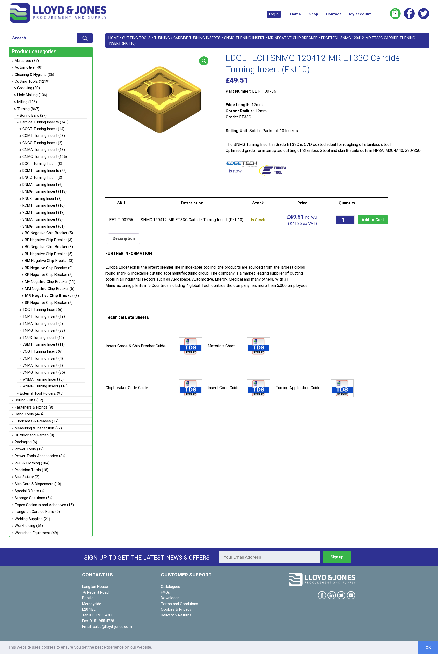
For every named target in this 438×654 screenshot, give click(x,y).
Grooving (24, 88)
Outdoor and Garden (32, 435)
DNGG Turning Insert (39, 177)
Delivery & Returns (176, 615)
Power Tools (25, 449)
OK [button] (428, 647)
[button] (203, 60)
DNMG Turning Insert (39, 191)
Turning (162, 38)
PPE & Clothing (27, 463)
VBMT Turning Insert (39, 344)
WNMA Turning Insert (40, 379)
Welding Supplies (29, 519)
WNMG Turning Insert (40, 386)
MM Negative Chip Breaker (47, 288)
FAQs (165, 592)
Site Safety (24, 477)
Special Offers (27, 491)
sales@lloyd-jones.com (112, 626)
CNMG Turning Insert (39, 156)
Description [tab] (124, 238)
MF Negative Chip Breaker (46, 281)
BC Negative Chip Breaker (46, 233)
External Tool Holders (38, 393)
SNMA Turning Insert (39, 219)
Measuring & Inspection (34, 428)
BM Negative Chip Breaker (46, 260)
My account (360, 14)
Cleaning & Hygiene (31, 74)
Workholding (25, 525)
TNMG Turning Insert (39, 330)
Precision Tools (28, 470)
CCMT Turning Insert (39, 135)
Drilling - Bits (25, 400)
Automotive (25, 67)
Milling (22, 102)
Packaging (23, 442)
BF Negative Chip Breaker (46, 240)
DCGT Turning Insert (39, 163)
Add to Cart (373, 219)
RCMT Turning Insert (39, 205)
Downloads (170, 598)
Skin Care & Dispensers (34, 484)
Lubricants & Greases (33, 421)
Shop (313, 14)
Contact (333, 14)
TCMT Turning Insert (39, 316)
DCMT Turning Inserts (40, 170)
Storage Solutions (30, 498)
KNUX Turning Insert (39, 198)
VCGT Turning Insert (39, 351)
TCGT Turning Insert (39, 309)
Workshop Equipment (32, 533)
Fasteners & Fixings (31, 407)
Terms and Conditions (179, 604)
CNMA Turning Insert (39, 149)
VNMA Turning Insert (39, 365)
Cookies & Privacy (176, 609)
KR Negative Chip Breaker (46, 274)
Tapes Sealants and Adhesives (40, 505)
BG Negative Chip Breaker (46, 246)
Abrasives (23, 60)
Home (295, 14)
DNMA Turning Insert (39, 184)
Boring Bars (29, 115)
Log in (274, 14)
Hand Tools (24, 414)
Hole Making (27, 95)
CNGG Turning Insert (39, 142)
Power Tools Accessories (36, 456)
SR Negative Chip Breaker (46, 302)
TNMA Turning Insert (39, 323)
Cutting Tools (136, 38)
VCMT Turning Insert (39, 358)
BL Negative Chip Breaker (46, 254)
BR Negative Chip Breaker (46, 268)
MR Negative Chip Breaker (293, 38)
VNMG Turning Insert (39, 372)
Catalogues (170, 586)
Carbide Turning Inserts (197, 38)
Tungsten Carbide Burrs (34, 511)
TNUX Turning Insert (39, 337)
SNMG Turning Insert (244, 38)
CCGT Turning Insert (39, 129)
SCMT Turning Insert (39, 212)
